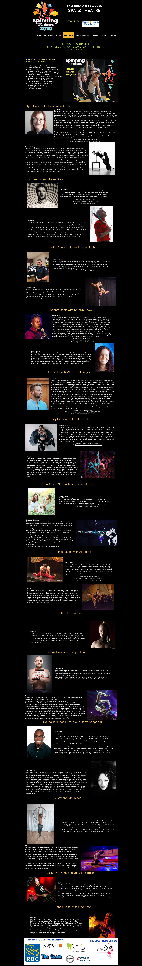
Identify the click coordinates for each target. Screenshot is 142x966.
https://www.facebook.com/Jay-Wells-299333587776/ (83, 412)
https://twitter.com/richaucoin (87, 203)
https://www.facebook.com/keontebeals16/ (84, 340)
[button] (90, 80)
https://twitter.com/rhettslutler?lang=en (91, 580)
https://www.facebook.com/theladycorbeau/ (88, 445)
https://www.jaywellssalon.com (85, 414)
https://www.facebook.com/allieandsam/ (88, 506)
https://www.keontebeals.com (85, 342)
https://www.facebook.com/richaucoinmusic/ (86, 201)
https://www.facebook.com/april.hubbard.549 (89, 141)
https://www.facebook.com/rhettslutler (90, 578)
